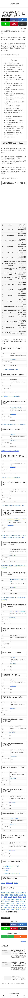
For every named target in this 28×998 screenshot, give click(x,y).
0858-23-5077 (12, 467)
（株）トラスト (13, 460)
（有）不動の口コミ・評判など (13, 67)
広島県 (10, 897)
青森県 (3, 903)
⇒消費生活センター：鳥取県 (11, 866)
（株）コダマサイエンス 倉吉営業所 (17, 611)
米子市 (16, 883)
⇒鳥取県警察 (7, 868)
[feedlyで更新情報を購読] (7, 936)
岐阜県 (6, 895)
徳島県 (5, 907)
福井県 (24, 907)
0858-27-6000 (13, 778)
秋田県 (12, 901)
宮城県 (16, 895)
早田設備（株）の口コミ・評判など (14, 110)
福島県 (8, 909)
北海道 (17, 909)
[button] (22, 24)
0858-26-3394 (14, 756)
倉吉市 (3, 883)
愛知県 (3, 892)
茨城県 (12, 892)
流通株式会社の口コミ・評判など (13, 75)
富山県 (20, 907)
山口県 (17, 899)
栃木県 (10, 907)
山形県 (12, 899)
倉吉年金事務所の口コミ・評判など (14, 69)
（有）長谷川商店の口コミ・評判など (14, 120)
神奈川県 (22, 901)
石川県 (12, 903)
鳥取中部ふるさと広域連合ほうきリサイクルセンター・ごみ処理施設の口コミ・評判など (15, 85)
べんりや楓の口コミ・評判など (13, 105)
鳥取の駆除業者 (6, 917)
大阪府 (22, 903)
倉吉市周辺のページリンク (12, 134)
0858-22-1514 (12, 850)
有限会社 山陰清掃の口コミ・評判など (15, 126)
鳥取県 (16, 905)
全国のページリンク (10, 137)
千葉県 (17, 903)
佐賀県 (24, 897)
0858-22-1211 (13, 440)
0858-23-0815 (13, 359)
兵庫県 (12, 909)
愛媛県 (8, 892)
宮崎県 (11, 895)
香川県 (15, 897)
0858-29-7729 (13, 414)
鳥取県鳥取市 (9, 883)
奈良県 (15, 907)
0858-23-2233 (12, 824)
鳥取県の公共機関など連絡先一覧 (13, 132)
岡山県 (17, 892)
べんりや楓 (12, 657)
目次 (12, 60)
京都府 (21, 895)
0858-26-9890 (10, 525)
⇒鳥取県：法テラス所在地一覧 (11, 873)
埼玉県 (3, 899)
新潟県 (17, 901)
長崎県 (6, 905)
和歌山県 (22, 909)
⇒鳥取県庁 (6, 870)
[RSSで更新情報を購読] (20, 936)
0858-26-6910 (12, 617)
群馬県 (5, 897)
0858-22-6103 (12, 732)
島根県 (21, 905)
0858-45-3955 (12, 802)
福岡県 (3, 909)
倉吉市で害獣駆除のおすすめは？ (12, 63)
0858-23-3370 (12, 555)
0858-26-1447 (13, 686)
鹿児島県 (7, 901)
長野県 (11, 905)
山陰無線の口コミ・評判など (12, 108)
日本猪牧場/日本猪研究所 (15, 407)
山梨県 (22, 899)
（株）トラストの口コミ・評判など (14, 77)
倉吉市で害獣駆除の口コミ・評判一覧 (14, 65)
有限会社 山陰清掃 (14, 818)
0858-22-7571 (12, 708)
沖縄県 (22, 892)
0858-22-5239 (13, 587)
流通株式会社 (13, 434)
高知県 (20, 897)
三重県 (8, 899)
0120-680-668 (13, 663)
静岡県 (8, 903)
